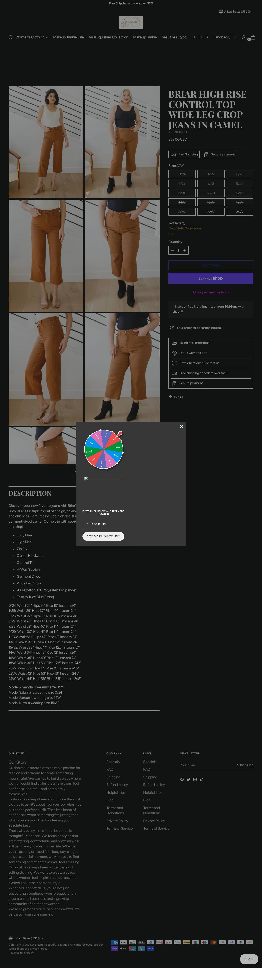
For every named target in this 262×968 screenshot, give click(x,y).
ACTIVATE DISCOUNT (103, 536)
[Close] (181, 426)
